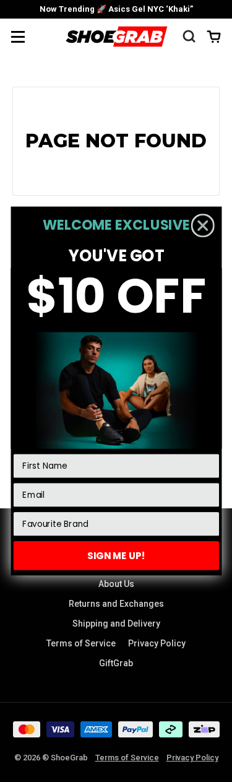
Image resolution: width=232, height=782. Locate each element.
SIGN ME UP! (116, 555)
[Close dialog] (202, 225)
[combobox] (113, 524)
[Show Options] (209, 524)
